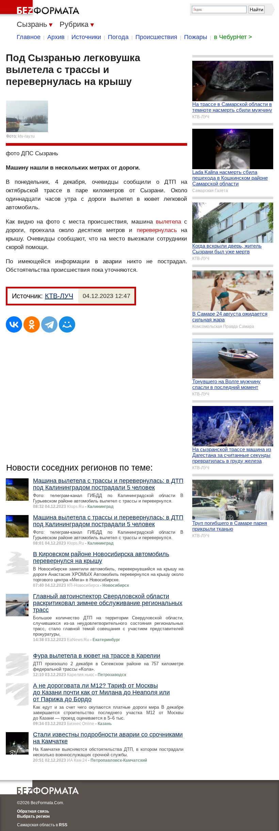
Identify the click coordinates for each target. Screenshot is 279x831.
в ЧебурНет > (233, 37)
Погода (118, 37)
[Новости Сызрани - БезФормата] (41, 8)
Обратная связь (33, 811)
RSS (63, 825)
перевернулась (157, 230)
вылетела (168, 221)
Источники (86, 37)
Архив (56, 37)
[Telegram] (49, 324)
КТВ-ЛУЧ (59, 296)
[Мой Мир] (67, 324)
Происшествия (156, 37)
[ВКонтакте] (14, 324)
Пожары (195, 37)
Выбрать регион (33, 816)
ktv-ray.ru (26, 136)
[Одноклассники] (31, 324)
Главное (28, 37)
